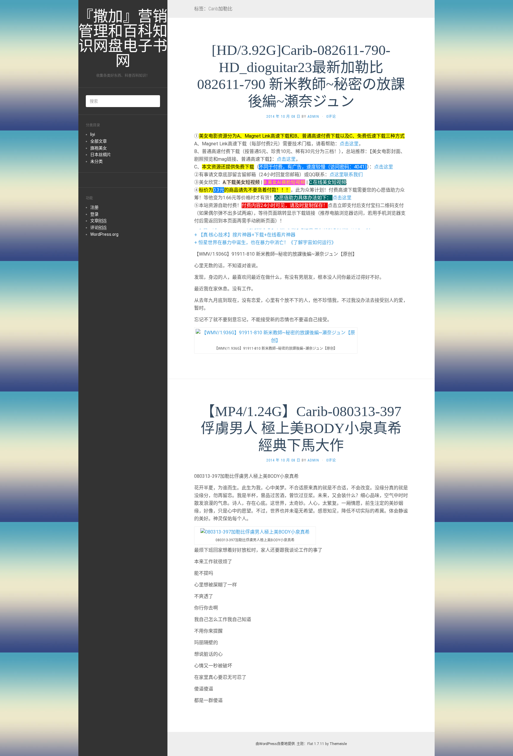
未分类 (96, 161)
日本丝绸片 (100, 154)
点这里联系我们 (346, 174)
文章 (98, 220)
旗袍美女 (98, 148)
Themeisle (338, 744)
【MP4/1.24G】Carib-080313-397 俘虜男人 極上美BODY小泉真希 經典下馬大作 (301, 428)
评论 (98, 227)
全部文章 (98, 141)
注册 (94, 207)
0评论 (331, 116)
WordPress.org (104, 234)
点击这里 (349, 144)
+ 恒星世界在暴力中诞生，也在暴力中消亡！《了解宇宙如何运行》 (265, 242)
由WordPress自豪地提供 (275, 744)
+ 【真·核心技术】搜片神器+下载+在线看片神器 (244, 235)
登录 (94, 214)
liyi (92, 134)
